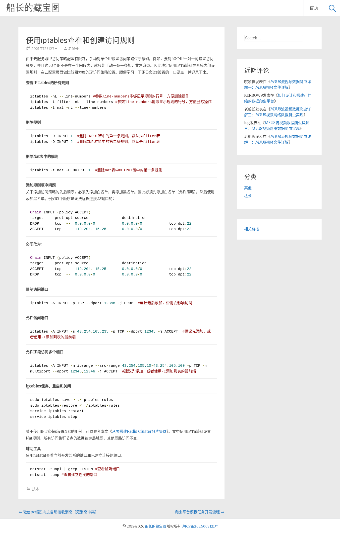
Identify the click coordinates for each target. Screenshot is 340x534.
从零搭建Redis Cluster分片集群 (139, 431)
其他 (248, 187)
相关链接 (251, 229)
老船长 (73, 48)
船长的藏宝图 (33, 8)
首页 (314, 7)
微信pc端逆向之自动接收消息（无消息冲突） (58, 512)
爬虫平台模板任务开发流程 (200, 512)
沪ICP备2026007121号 (199, 526)
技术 (35, 489)
